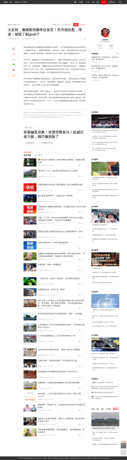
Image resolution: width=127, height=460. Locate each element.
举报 (84, 38)
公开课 (108, 409)
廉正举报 (89, 458)
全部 (117, 53)
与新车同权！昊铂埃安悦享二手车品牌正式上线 (57, 361)
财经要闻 (94, 250)
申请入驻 (82, 24)
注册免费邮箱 (111, 2)
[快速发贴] (14, 49)
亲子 (97, 409)
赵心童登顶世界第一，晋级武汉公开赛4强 (55, 196)
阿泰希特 (27, 39)
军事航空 (116, 409)
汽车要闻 (94, 335)
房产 (102, 409)
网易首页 (6, 2)
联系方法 (50, 458)
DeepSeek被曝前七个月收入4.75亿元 (103, 322)
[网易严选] (88, 2)
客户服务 (61, 458)
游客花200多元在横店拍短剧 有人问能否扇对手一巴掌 (60, 232)
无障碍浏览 (17, 2)
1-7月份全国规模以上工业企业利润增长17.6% (57, 336)
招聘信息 (56, 458)
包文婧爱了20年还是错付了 (100, 225)
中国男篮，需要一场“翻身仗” (50, 265)
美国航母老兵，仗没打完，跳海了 (52, 289)
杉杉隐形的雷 (96, 268)
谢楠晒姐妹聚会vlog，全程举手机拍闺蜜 (104, 235)
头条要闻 (94, 159)
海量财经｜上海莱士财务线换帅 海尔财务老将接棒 (58, 383)
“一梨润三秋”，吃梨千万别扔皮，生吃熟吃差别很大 (59, 278)
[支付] (93, 2)
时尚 (93, 409)
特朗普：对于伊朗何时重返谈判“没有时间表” (105, 444)
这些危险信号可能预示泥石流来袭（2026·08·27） (58, 372)
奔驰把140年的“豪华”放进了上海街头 (103, 363)
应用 (11, 2)
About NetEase (38, 458)
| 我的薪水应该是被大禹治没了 (103, 392)
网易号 (15, 24)
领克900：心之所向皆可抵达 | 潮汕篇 (103, 353)
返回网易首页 (30, 143)
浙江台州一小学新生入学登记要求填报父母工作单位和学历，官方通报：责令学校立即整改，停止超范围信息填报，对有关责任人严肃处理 (61, 303)
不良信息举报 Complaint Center (78, 458)
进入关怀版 (24, 2)
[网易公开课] (81, 2)
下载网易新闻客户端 (47, 143)
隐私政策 (67, 458)
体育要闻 (94, 112)
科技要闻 (94, 292)
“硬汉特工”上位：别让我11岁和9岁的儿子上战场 (57, 171)
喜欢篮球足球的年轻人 (105, 41)
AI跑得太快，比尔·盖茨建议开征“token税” (104, 272)
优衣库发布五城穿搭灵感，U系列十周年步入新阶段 (59, 350)
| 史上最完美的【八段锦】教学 (102, 382)
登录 (104, 2)
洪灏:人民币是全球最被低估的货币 (102, 282)
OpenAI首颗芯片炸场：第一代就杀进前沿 (104, 326)
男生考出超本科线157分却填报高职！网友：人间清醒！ (61, 314)
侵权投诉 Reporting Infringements (101, 458)
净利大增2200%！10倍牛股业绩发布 (53, 243)
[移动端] (75, 2)
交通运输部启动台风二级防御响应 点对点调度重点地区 (60, 185)
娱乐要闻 (94, 207)
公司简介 (45, 458)
